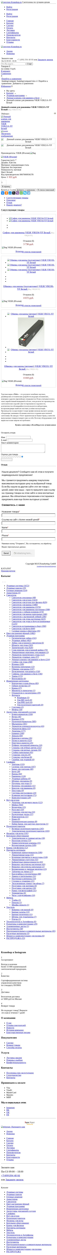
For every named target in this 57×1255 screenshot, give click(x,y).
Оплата (9, 28)
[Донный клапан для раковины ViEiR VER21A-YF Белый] (28, 140)
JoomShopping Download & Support (46, 566)
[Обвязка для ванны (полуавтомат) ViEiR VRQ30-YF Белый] (31, 262)
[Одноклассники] (6, 193)
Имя (3, 437)
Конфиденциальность (16, 1062)
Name (5, 527)
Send (6, 553)
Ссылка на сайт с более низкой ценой (21, 519)
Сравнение (6, 73)
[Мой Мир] (10, 193)
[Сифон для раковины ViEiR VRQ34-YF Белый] (31, 218)
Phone (5, 535)
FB (7, 1115)
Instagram (10, 1108)
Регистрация (12, 9)
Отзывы (10, 42)
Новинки (10, 53)
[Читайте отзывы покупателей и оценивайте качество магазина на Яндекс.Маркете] (30, 1124)
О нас (9, 1023)
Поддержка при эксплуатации (20, 1073)
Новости (10, 1028)
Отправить (6, 459)
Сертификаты (12, 32)
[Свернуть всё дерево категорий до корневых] (2, 581)
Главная (10, 21)
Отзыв (9, 202)
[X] (13, 193)
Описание (11, 200)
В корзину (5, 71)
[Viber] (17, 193)
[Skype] (25, 193)
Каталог (10, 23)
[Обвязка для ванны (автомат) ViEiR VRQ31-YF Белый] (31, 316)
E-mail (4, 440)
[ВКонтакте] (2, 193)
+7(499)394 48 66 (10, 1175)
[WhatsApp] (21, 193)
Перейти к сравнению (11, 79)
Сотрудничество (13, 1075)
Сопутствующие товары (17, 198)
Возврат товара (13, 1045)
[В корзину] (28, 3)
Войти (9, 7)
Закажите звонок (45, 59)
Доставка (10, 30)
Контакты (10, 37)
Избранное (6, 86)
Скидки (9, 25)
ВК (7, 1110)
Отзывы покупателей (16, 1025)
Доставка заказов (14, 1058)
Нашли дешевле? (14, 205)
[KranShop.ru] (11, 2)
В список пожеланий (31, 252)
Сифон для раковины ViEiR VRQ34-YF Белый (27, 232)
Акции (9, 51)
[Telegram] (28, 193)
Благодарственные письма (18, 1032)
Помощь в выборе (14, 1060)
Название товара (11, 511)
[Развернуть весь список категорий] (4, 581)
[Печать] (55, 113)
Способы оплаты (14, 1047)
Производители (13, 35)
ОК (7, 1112)
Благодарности (13, 40)
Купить (19, 251)
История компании (15, 1030)
